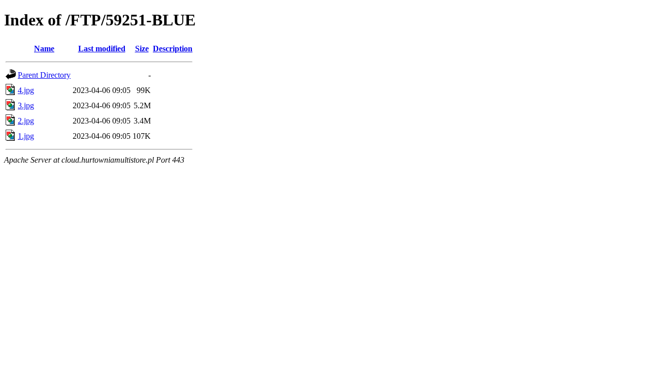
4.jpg (26, 90)
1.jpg (26, 136)
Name (44, 48)
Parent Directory (44, 75)
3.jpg (26, 105)
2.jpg (26, 120)
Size (142, 48)
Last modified (101, 48)
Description (172, 48)
